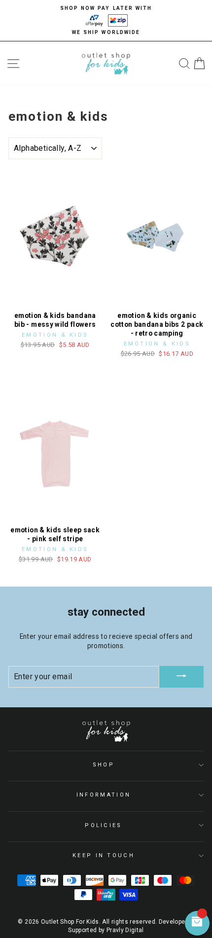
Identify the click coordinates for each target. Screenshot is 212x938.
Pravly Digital (125, 930)
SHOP (103, 765)
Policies (103, 825)
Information (103, 795)
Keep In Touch (103, 855)
